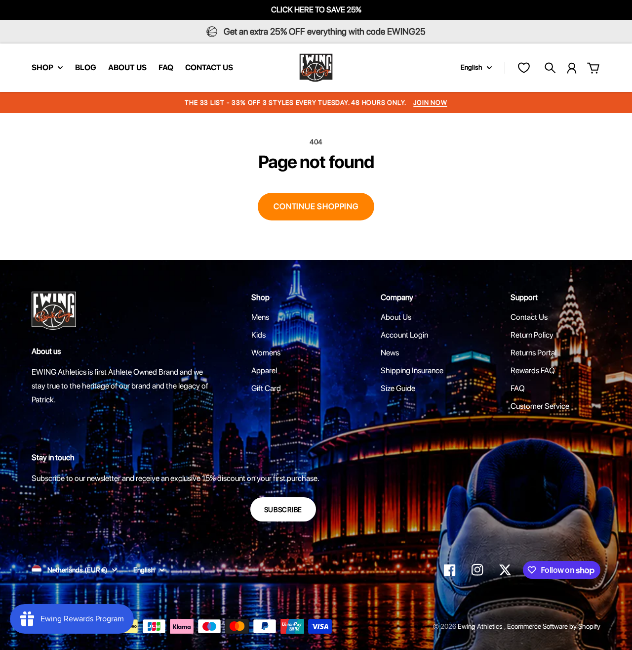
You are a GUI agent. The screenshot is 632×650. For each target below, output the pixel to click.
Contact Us (529, 317)
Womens (265, 352)
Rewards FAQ (533, 370)
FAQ (518, 388)
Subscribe (283, 510)
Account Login (404, 335)
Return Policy (532, 335)
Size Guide (398, 388)
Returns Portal (533, 352)
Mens (260, 317)
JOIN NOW (430, 102)
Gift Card (266, 388)
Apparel (264, 370)
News (390, 352)
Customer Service (540, 406)
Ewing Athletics (481, 626)
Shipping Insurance (412, 370)
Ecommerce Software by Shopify (553, 626)
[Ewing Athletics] (316, 67)
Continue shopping (316, 206)
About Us (396, 317)
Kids (258, 335)
